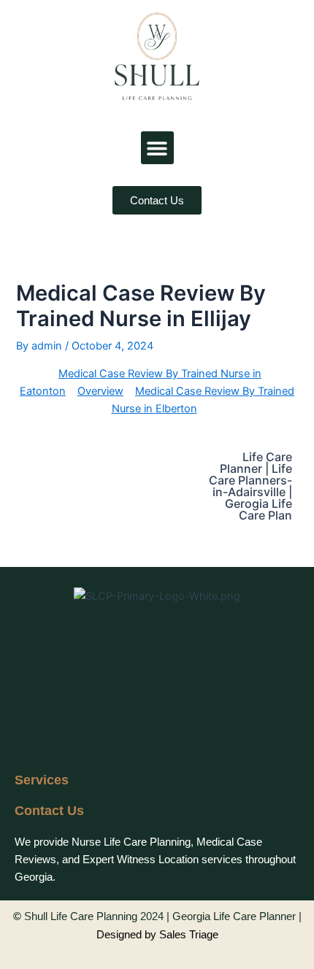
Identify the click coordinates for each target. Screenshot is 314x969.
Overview (100, 391)
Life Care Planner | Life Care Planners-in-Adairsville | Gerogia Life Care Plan (250, 486)
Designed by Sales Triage (157, 935)
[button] (157, 147)
